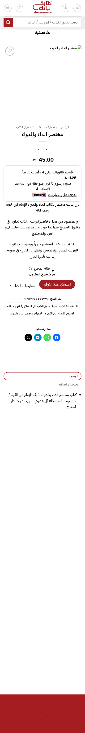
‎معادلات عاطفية (63, 604)
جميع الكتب (23, 127)
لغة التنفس (63, 472)
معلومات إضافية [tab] (68, 384)
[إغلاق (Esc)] (38, 704)
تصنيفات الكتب (45, 127)
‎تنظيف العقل (22, 604)
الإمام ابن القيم (56, 313)
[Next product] (47, 149)
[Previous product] (38, 149)
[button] (42, 32)
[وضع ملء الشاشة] (66, 704)
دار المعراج (30, 306)
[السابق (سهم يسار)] (80, 724)
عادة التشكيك (63, 670)
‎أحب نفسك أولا (63, 538)
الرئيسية (64, 127)
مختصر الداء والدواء (21, 313)
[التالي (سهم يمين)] (66, 724)
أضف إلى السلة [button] (63, 484)
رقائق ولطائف (15, 306)
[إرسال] (8, 22)
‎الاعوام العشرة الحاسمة (22, 670)
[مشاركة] (52, 704)
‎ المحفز (22, 538)
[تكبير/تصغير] (80, 704)
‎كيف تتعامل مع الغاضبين (22, 472)
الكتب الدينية (58, 306)
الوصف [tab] (74, 376)
